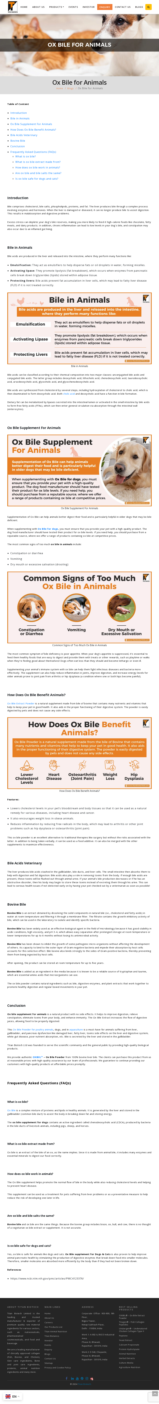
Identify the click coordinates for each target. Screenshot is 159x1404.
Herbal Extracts (127, 1358)
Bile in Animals (20, 118)
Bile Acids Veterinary (23, 135)
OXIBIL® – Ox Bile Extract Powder (132, 1316)
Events (73, 6)
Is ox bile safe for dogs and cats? (36, 178)
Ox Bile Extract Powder (20, 703)
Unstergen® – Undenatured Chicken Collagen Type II (133, 1330)
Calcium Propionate (129, 1344)
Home (24, 6)
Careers (49, 1322)
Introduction (18, 113)
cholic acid (69, 393)
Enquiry (105, 7)
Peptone (123, 1335)
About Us (38, 6)
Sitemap (49, 1363)
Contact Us (123, 6)
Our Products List (53, 1327)
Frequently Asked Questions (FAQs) (33, 152)
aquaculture (76, 1029)
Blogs (139, 6)
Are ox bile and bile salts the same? (38, 173)
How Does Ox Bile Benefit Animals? (33, 129)
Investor (89, 6)
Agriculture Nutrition (129, 1367)
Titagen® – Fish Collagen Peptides (131, 1323)
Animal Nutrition (127, 1353)
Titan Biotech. (85, 1384)
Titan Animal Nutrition (56, 1331)
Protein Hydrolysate (129, 1349)
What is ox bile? (25, 156)
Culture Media (126, 1363)
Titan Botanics (52, 1336)
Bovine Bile (17, 140)
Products (55, 6)
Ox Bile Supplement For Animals (31, 124)
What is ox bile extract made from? (38, 162)
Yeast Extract (125, 1340)
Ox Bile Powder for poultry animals (33, 1029)
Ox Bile (11, 1110)
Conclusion (17, 146)
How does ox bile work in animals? (37, 167)
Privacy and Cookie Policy (58, 1367)
